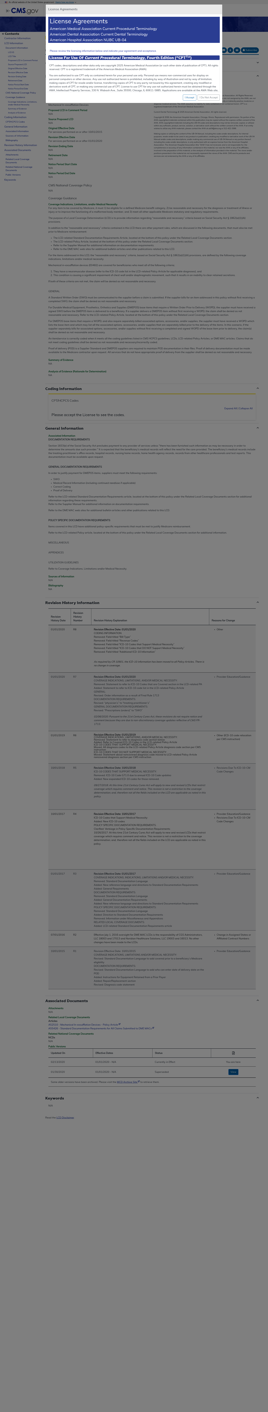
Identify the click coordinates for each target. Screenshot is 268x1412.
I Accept (189, 97)
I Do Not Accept (209, 97)
